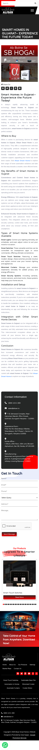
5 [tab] (10, 604)
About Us (12, 665)
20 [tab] (35, 604)
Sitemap (32, 665)
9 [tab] (17, 604)
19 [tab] (34, 604)
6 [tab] (11, 604)
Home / (4, 42)
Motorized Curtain (28, 684)
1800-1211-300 (14, 403)
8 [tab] (15, 604)
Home (4, 665)
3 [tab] (6, 604)
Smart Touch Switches (10, 680)
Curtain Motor (27, 688)
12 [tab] (22, 604)
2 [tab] (5, 604)
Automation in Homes (11, 684)
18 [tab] (32, 604)
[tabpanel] (19, 579)
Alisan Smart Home (22, 161)
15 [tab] (27, 604)
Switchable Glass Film (28, 680)
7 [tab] (13, 604)
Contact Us (17, 668)
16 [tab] (29, 604)
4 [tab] (8, 604)
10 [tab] (18, 604)
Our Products (22, 665)
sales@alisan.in (14, 408)
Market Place (6, 668)
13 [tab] (23, 604)
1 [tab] (3, 604)
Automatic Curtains (13, 688)
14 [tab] (25, 604)
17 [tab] (30, 604)
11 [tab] (20, 604)
